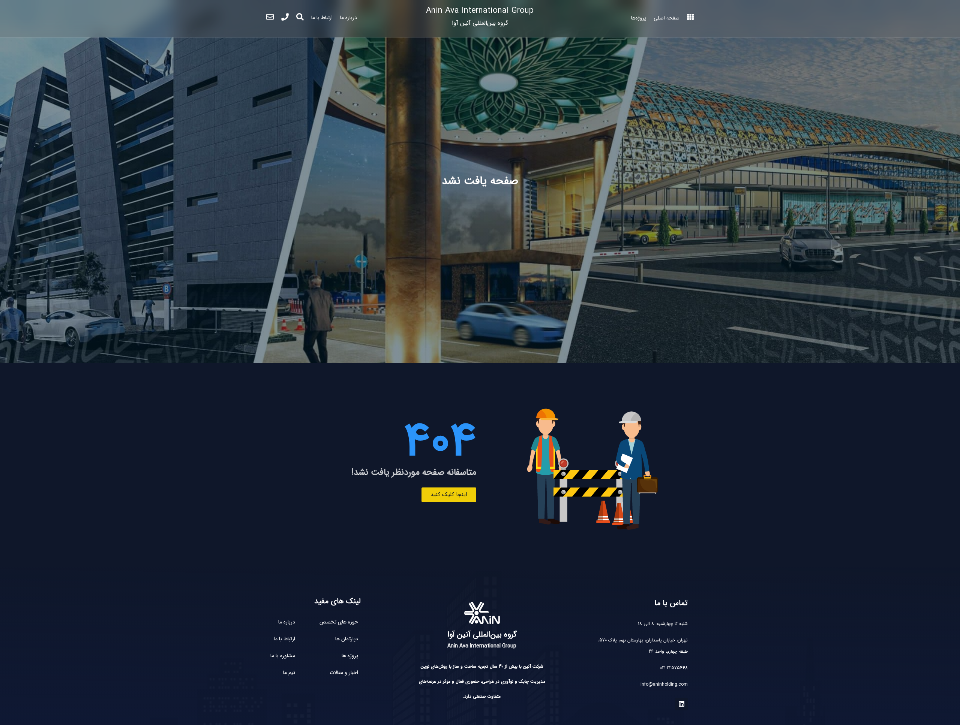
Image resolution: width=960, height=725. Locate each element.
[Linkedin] (681, 704)
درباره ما (348, 17)
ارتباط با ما (322, 17)
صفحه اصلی (667, 18)
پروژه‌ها (638, 18)
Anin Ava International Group (480, 16)
